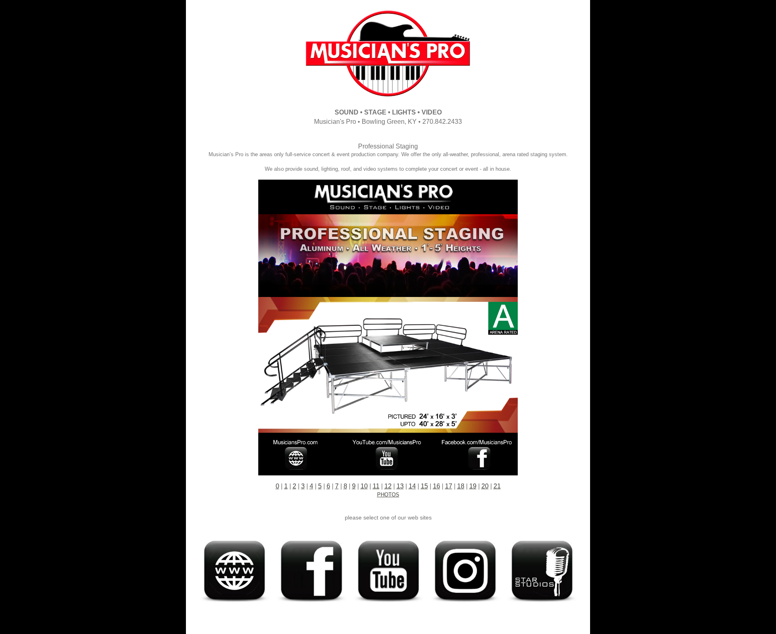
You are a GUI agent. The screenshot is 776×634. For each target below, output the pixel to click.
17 (448, 486)
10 (364, 486)
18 (460, 486)
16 (436, 486)
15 (424, 486)
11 (376, 486)
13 (400, 486)
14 (412, 486)
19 (473, 486)
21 (497, 486)
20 (485, 486)
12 (388, 486)
